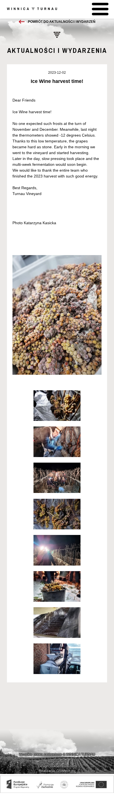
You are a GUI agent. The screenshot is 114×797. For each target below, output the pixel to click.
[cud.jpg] (57, 586)
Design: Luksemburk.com (57, 766)
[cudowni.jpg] (57, 441)
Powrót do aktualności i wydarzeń (61, 22)
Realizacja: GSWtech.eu (57, 771)
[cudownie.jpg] (57, 405)
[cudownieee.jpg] (57, 622)
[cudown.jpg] (57, 478)
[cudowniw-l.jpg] (57, 658)
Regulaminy (57, 761)
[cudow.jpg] (57, 514)
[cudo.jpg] (57, 550)
